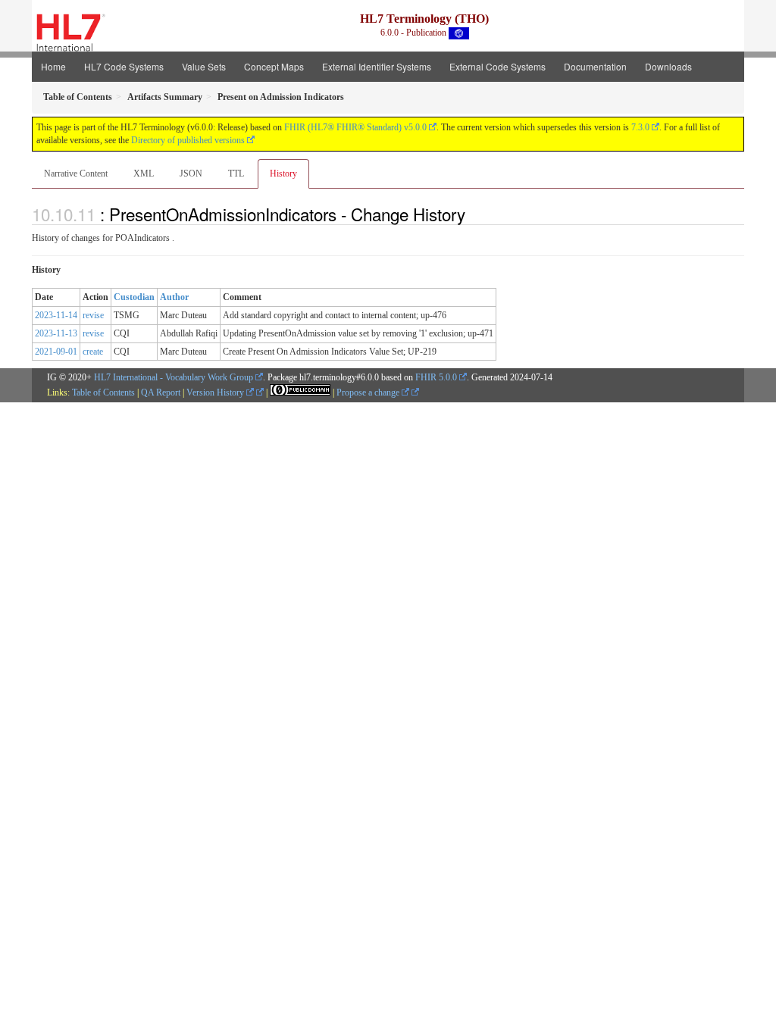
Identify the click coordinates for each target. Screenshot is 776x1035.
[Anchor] (473, 213)
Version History (216, 392)
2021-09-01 (56, 351)
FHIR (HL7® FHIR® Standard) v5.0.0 (355, 127)
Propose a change (369, 392)
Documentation (595, 66)
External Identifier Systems (376, 66)
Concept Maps (274, 66)
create (93, 351)
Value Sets (204, 66)
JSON (191, 173)
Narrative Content (76, 173)
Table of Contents (103, 392)
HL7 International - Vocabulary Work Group (173, 377)
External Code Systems (497, 66)
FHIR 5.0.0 (436, 377)
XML (143, 173)
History (283, 173)
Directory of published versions (188, 140)
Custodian (134, 297)
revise (93, 315)
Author (174, 297)
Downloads (668, 66)
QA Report (160, 392)
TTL (236, 173)
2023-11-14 (56, 315)
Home (53, 66)
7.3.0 (640, 127)
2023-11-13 (56, 333)
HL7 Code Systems (124, 66)
